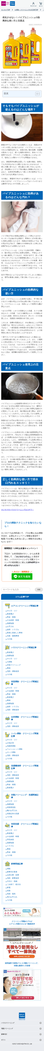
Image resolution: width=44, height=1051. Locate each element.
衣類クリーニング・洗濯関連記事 (24, 796)
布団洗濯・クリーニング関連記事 (24, 825)
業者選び (10, 614)
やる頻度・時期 (13, 620)
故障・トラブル (13, 630)
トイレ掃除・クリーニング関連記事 (24, 734)
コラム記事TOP (22, 597)
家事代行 (4, 1034)
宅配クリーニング (7, 1028)
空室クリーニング (14, 665)
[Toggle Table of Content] (36, 94)
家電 (8, 887)
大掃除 (9, 662)
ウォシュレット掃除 (14, 749)
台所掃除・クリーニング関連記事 (24, 718)
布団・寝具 (11, 894)
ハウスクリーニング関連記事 (24, 647)
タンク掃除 (11, 752)
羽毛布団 (10, 840)
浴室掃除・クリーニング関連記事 (24, 682)
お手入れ (10, 626)
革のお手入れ (12, 897)
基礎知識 (10, 623)
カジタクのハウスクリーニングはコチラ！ (17, 510)
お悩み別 (10, 743)
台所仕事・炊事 (13, 875)
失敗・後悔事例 (13, 636)
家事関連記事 (17, 864)
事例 (8, 668)
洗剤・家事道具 (13, 878)
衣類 (8, 891)
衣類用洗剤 (11, 807)
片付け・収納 (12, 881)
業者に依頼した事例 (14, 633)
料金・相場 (11, 617)
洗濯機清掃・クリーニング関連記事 (24, 767)
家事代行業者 (12, 872)
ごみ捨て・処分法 (14, 884)
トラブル (10, 846)
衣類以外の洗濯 (13, 814)
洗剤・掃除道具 (13, 671)
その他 (9, 639)
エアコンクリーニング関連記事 (24, 606)
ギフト (3, 1040)
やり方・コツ (12, 611)
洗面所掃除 (11, 746)
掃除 (8, 869)
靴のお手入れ (12, 810)
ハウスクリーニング (7, 1023)
